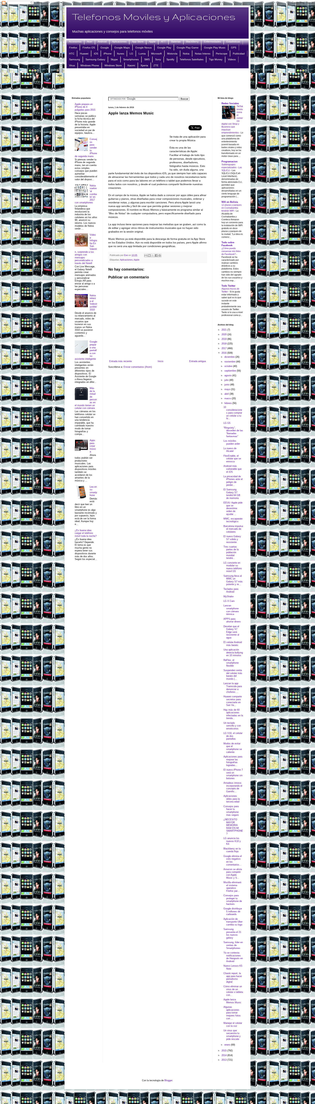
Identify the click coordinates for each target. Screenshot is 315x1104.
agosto (228, 375)
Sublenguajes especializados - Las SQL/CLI (231, 167)
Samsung (74, 59)
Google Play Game (188, 47)
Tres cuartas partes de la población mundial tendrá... (231, 552)
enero (227, 1044)
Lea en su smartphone (93, 491)
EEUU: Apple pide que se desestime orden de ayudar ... (232, 508)
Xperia (144, 65)
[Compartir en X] (153, 255)
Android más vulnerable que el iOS (232, 469)
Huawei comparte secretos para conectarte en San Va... (232, 700)
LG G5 (226, 423)
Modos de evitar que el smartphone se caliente (232, 747)
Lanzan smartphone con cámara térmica (231, 609)
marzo (228, 398)
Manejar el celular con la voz (232, 1024)
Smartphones (131, 59)
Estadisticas (233, 41)
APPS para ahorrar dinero (232, 620)
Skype (114, 59)
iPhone (108, 53)
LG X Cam (229, 601)
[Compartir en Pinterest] (160, 255)
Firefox (73, 47)
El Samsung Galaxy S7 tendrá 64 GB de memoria (231, 493)
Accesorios (75, 41)
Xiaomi (131, 65)
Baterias (176, 41)
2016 (224, 352)
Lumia (142, 53)
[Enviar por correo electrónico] (146, 255)
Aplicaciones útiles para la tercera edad (231, 799)
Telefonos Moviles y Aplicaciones (154, 16)
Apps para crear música (93, 446)
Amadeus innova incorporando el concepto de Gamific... (232, 787)
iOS (96, 53)
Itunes (120, 53)
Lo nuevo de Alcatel (229, 450)
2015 (224, 1050)
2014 (224, 1055)
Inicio (160, 361)
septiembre (230, 370)
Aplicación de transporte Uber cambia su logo (232, 922)
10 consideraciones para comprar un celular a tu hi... (232, 413)
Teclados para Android (230, 590)
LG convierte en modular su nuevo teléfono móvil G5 (232, 567)
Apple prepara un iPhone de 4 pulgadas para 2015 (85, 107)
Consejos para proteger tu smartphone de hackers (232, 899)
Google (104, 47)
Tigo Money (215, 59)
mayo (227, 389)
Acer (89, 41)
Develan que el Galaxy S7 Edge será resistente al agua (231, 632)
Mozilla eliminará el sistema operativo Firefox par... (232, 886)
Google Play (164, 47)
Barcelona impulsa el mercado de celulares (233, 529)
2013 (224, 1059)
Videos (232, 59)
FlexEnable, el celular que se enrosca (232, 458)
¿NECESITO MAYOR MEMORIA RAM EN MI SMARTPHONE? (233, 826)
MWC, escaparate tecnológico (232, 520)
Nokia (186, 53)
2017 (224, 348)
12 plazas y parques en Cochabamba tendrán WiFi (231, 208)
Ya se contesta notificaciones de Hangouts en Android (233, 957)
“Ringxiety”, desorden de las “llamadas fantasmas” (233, 432)
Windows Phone (89, 65)
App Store (137, 41)
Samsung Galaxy (95, 59)
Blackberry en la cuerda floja (232, 850)
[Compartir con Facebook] (156, 255)
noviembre (230, 361)
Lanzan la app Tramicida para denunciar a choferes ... (232, 687)
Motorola (172, 53)
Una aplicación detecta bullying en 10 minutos (233, 652)
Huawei (84, 53)
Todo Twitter (228, 285)
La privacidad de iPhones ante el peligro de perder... (233, 480)
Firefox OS (89, 47)
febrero (228, 403)
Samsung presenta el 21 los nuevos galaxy (232, 933)
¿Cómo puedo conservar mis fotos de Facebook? (231, 251)
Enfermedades (212, 41)
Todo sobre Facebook (227, 244)
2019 (224, 339)
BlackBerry (192, 41)
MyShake (228, 596)
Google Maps (122, 47)
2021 (224, 329)
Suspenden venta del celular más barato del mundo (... (232, 674)
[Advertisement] (157, 82)
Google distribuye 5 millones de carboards (232, 911)
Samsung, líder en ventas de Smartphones (233, 945)
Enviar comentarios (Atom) (138, 367)
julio (226, 380)
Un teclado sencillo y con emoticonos (232, 726)
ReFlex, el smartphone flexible (231, 663)
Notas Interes (202, 53)
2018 (224, 343)
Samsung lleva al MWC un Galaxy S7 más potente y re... (233, 580)
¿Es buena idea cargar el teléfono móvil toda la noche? (86, 533)
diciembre (229, 356)
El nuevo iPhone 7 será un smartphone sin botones (233, 774)
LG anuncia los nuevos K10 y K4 (232, 841)
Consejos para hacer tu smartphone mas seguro (231, 810)
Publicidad (239, 53)
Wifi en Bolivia (229, 202)
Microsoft (156, 53)
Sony (158, 59)
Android (102, 41)
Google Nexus (143, 47)
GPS (233, 47)
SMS (147, 59)
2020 (224, 334)
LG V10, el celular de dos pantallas (232, 736)
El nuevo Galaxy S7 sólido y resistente (232, 539)
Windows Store (113, 65)
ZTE (155, 65)
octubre (228, 366)
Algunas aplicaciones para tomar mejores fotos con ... (232, 1013)
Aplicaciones (119, 41)
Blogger (168, 1080)
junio (227, 384)
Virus (72, 65)
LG (131, 53)
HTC (71, 53)
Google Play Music (214, 47)
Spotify (170, 59)
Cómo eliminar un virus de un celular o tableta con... (233, 990)
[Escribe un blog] (149, 255)
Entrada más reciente (120, 361)
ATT (163, 41)
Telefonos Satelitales (191, 59)
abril (227, 393)
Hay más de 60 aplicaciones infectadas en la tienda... (233, 714)
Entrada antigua (197, 361)
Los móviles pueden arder (231, 442)
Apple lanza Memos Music (232, 1001)
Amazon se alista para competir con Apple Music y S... (232, 873)
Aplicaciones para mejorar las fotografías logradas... (232, 761)
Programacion (229, 161)
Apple (152, 41)
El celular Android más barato (232, 643)
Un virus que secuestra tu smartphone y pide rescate (232, 1034)
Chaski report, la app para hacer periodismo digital (232, 977)
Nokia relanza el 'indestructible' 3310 (93, 302)
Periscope (221, 53)
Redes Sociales (230, 103)
